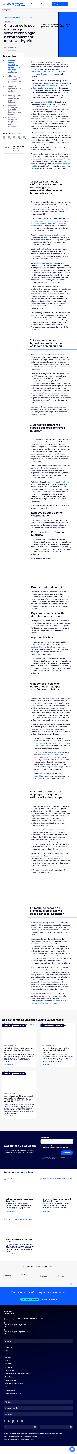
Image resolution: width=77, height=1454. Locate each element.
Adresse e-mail (45, 1137)
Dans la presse (9, 1370)
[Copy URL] (4, 137)
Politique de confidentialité (48, 1158)
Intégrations (9, 1360)
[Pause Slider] (71, 1283)
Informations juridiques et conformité (53, 1433)
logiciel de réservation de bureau (46, 263)
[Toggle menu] (4, 4)
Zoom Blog (8, 1347)
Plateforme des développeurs (14, 1383)
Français (7, 1427)
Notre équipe (9, 1354)
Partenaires (8, 1364)
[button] (72, 1449)
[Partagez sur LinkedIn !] (19, 137)
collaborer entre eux (46, 88)
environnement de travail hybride (44, 72)
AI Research (9, 1387)
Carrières (8, 1357)
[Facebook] (18, 1421)
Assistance (8, 1414)
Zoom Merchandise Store (13, 1393)
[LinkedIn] (5, 1421)
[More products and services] (71, 4)
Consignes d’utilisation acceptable (36, 1433)
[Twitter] (9, 1421)
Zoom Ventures (10, 1390)
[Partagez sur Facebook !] (9, 137)
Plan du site (34, 1436)
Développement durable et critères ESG (17, 1374)
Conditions (6, 1433)
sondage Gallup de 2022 (43, 102)
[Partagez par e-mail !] (24, 137)
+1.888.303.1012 (36, 1319)
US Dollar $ (44, 1427)
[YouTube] (13, 1421)
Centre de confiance (22, 1433)
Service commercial (11, 1408)
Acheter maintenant (48, 1299)
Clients (7, 1350)
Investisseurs (9, 1367)
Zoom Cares (9, 1377)
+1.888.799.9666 (21, 1319)
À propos (8, 1341)
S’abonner (66, 1153)
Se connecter (45, 4)
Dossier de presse (10, 1380)
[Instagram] (22, 1421)
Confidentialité (13, 1433)
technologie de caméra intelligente (48, 752)
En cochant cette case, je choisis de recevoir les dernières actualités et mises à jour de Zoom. (56, 1146)
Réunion (34, 4)
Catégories (6, 10)
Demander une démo (30, 1299)
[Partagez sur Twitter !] (14, 137)
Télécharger (9, 1402)
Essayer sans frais (60, 4)
